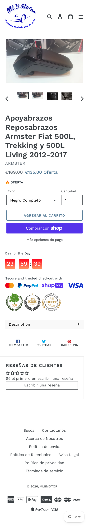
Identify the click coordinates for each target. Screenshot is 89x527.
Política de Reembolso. (31, 454)
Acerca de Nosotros (44, 438)
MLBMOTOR (48, 486)
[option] (22, 97)
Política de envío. (44, 446)
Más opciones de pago (45, 240)
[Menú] (81, 16)
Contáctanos (54, 430)
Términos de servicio (44, 471)
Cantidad (68, 191)
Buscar (29, 430)
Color (10, 191)
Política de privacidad (44, 463)
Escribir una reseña (42, 385)
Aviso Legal (68, 454)
